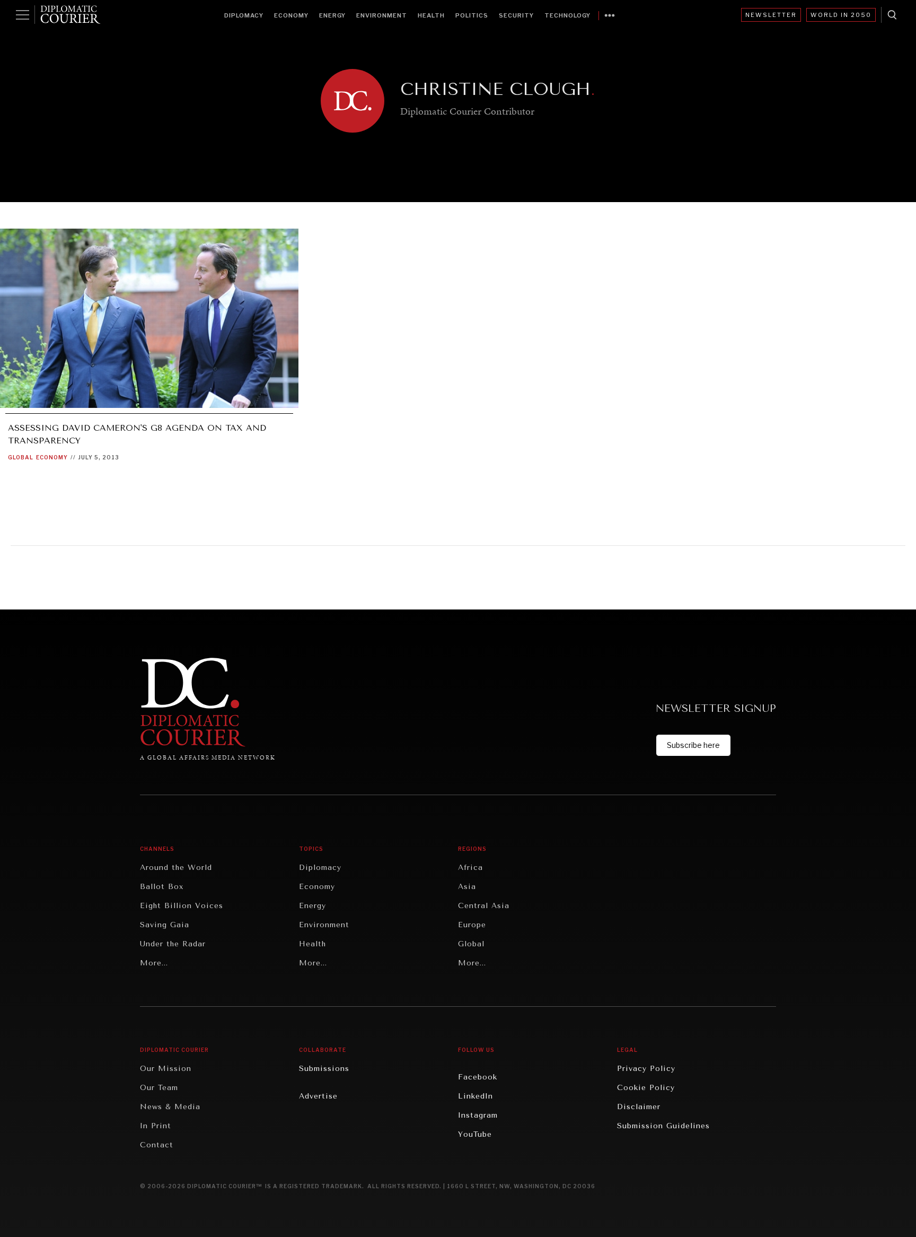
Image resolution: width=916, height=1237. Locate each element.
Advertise (318, 1096)
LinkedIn (475, 1096)
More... (154, 963)
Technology (567, 15)
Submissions (324, 1068)
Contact (156, 1144)
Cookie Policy (646, 1087)
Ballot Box (161, 886)
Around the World (176, 867)
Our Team (159, 1087)
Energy (332, 15)
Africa (470, 867)
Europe (472, 924)
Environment (381, 15)
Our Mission (165, 1068)
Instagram (478, 1115)
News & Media (170, 1106)
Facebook (477, 1077)
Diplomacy (243, 15)
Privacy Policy (646, 1068)
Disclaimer (638, 1106)
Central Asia (483, 905)
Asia (467, 886)
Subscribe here (693, 745)
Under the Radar (173, 943)
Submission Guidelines (663, 1125)
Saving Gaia (164, 924)
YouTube (475, 1134)
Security (516, 15)
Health (431, 15)
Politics (471, 15)
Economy (291, 15)
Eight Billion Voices (181, 905)
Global (20, 457)
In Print (155, 1125)
